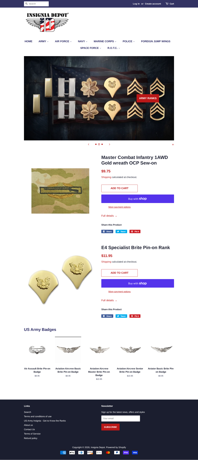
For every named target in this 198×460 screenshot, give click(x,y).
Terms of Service (32, 433)
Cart (172, 3)
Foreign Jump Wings (155, 41)
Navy (82, 41)
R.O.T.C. (113, 48)
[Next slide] (109, 144)
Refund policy (30, 438)
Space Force (89, 48)
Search (27, 412)
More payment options (119, 207)
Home (28, 41)
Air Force (62, 41)
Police (128, 41)
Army (43, 41)
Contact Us (29, 429)
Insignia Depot (98, 447)
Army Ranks (45, 98)
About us (28, 425)
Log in (136, 3)
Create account (153, 3)
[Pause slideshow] (173, 144)
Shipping (106, 177)
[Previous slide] (88, 144)
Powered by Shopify (116, 447)
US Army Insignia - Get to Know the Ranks (45, 420)
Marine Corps (104, 41)
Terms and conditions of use (38, 416)
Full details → (109, 215)
